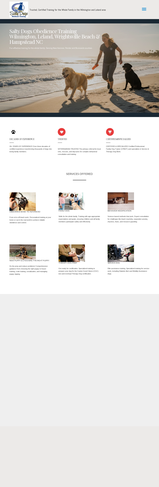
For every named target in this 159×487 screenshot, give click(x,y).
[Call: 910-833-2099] (80, 452)
